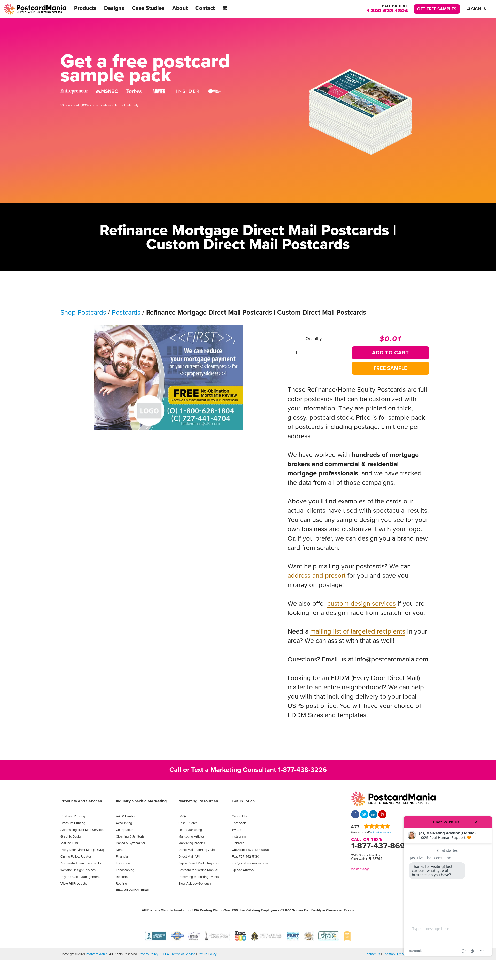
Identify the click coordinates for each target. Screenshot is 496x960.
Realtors (122, 877)
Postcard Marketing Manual (198, 870)
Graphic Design (71, 836)
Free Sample (390, 368)
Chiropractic (124, 830)
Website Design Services (78, 870)
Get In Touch (243, 801)
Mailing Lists (69, 843)
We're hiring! (360, 869)
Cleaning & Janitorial (130, 836)
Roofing (121, 883)
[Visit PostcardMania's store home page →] (35, 9)
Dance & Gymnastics (130, 843)
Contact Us (240, 816)
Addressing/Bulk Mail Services (82, 830)
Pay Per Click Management (80, 877)
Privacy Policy (148, 954)
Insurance (123, 863)
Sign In (478, 9)
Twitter (237, 830)
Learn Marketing (190, 830)
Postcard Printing (72, 816)
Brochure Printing (72, 823)
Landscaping (125, 870)
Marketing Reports (191, 843)
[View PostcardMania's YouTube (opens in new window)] (382, 815)
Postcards (126, 312)
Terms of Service (183, 954)
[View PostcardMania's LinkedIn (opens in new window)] (373, 815)
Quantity (314, 338)
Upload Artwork (243, 870)
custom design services (361, 603)
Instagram (239, 836)
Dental (120, 850)
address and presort (317, 576)
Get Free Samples (436, 9)
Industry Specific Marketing (141, 801)
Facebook (239, 823)
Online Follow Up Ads (76, 857)
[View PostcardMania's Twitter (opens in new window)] (364, 815)
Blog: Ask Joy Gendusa (194, 883)
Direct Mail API (189, 857)
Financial (122, 857)
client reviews (381, 832)
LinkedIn (238, 843)
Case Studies (187, 823)
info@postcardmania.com (250, 863)
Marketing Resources (198, 801)
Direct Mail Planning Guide (197, 850)
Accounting (124, 823)
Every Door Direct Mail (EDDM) (82, 850)
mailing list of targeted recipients (357, 631)
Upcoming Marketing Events (198, 877)
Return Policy (207, 954)
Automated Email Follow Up (80, 863)
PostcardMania (96, 954)
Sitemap (389, 954)
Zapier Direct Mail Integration (199, 863)
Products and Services (81, 801)
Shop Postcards (83, 312)
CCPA (164, 954)
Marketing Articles (191, 836)
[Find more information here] (447, 886)
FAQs (182, 816)
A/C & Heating (126, 816)
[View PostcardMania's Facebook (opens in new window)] (355, 815)
